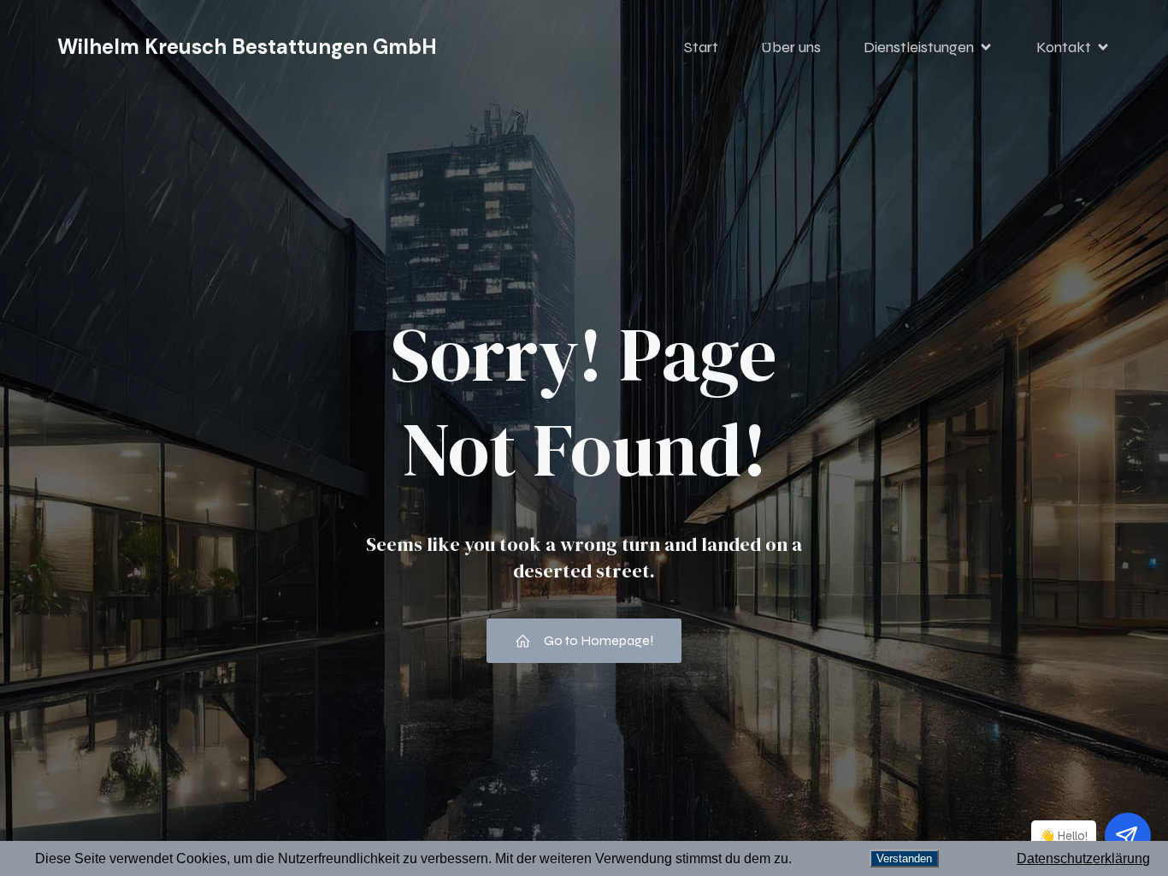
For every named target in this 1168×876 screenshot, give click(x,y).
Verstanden (904, 858)
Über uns (791, 47)
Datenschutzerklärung (1083, 858)
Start (701, 47)
